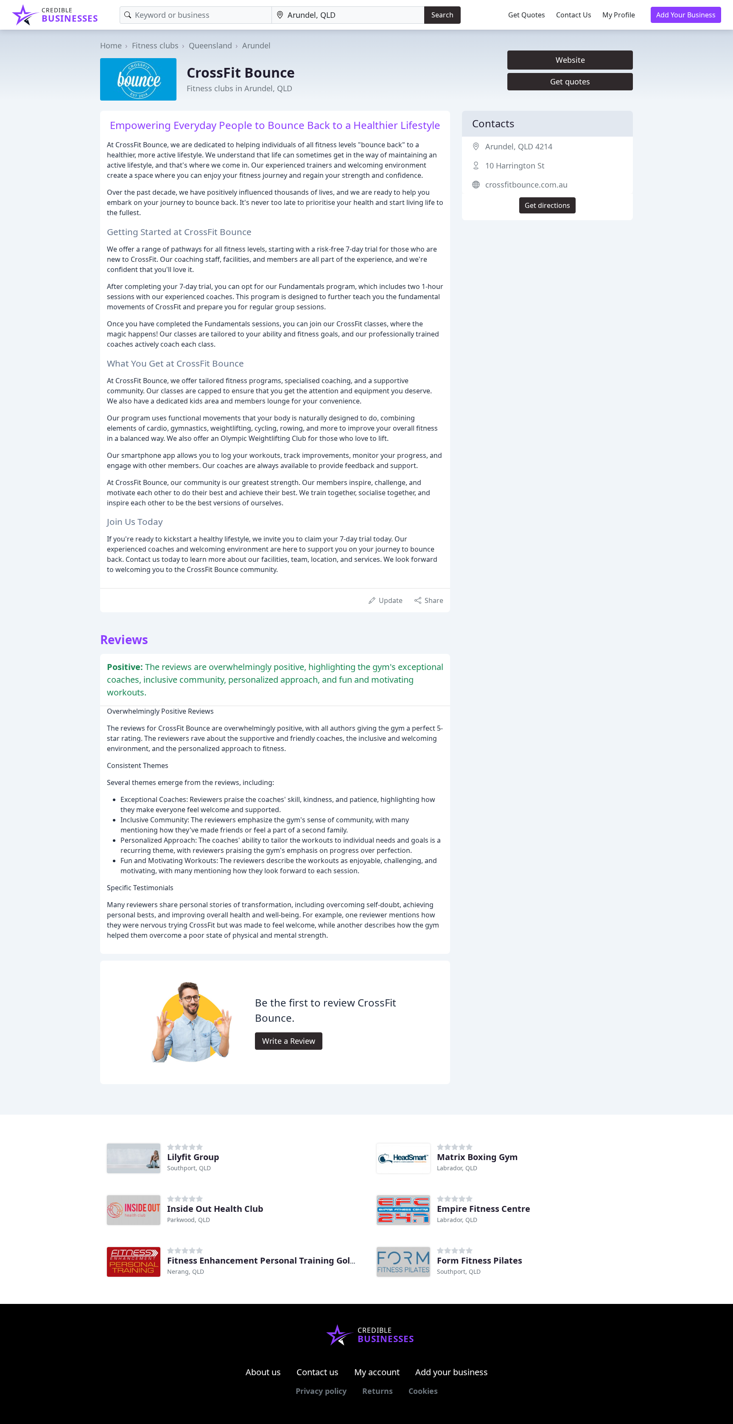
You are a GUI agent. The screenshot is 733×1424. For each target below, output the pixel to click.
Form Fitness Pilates (479, 1260)
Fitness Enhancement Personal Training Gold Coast (274, 1260)
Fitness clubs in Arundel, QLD (239, 88)
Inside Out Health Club (215, 1208)
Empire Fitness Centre (483, 1208)
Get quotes (570, 81)
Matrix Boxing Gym (477, 1157)
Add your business (451, 1372)
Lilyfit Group (193, 1157)
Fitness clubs (155, 45)
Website (570, 60)
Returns (377, 1391)
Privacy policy (321, 1391)
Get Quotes (526, 15)
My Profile (618, 15)
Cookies (423, 1391)
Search (442, 15)
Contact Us (573, 15)
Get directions (547, 205)
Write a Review (288, 1041)
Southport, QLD (189, 1168)
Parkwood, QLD (188, 1220)
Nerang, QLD (185, 1271)
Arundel (256, 45)
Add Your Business (686, 15)
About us (263, 1372)
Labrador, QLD (457, 1168)
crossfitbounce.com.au (526, 184)
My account (377, 1372)
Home (111, 45)
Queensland (210, 45)
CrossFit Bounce (241, 72)
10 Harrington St (515, 165)
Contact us (318, 1372)
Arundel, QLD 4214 (518, 146)
